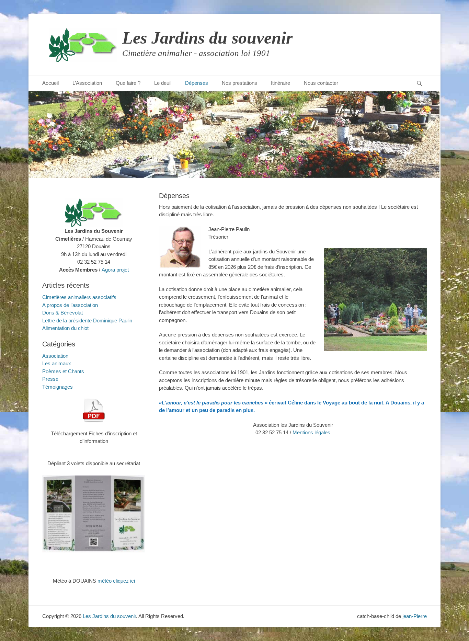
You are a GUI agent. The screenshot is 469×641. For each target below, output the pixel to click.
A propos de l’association (70, 305)
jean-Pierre (414, 616)
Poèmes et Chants (63, 371)
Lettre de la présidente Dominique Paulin (87, 320)
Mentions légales (311, 432)
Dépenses (196, 83)
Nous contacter (321, 83)
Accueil (50, 83)
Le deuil (162, 83)
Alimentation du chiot (65, 328)
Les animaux (56, 363)
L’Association (87, 83)
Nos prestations (239, 83)
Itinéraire (280, 83)
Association (55, 356)
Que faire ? (128, 83)
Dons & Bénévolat (62, 313)
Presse (50, 379)
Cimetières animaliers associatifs (79, 297)
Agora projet (115, 270)
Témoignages (57, 387)
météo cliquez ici (116, 581)
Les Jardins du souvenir (207, 37)
